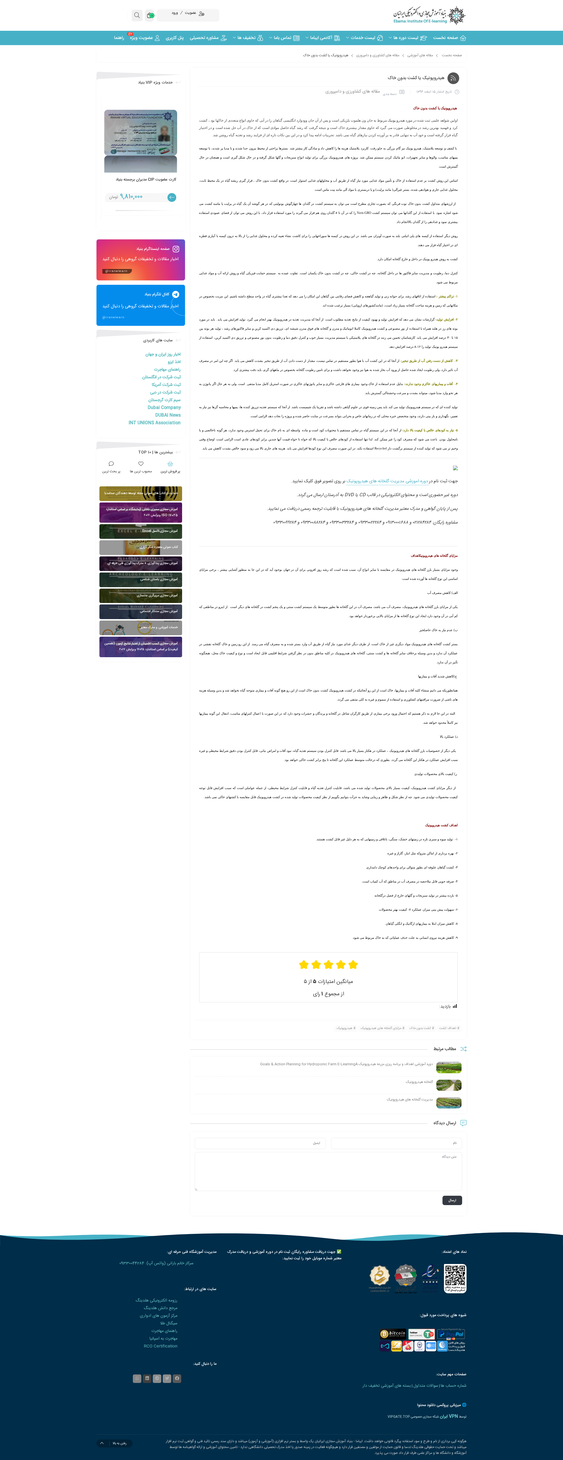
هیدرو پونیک (396, 120)
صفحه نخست (452, 55)
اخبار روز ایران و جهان (163, 354)
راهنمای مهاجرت (167, 369)
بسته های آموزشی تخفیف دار (386, 1385)
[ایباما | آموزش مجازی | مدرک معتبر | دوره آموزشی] (422, 15)
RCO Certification (160, 1346)
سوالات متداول (425, 1385)
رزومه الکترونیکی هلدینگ (156, 1300)
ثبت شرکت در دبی (165, 392)
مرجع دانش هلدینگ (160, 1308)
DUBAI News (168, 415)
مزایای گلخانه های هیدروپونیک (381, 1028)
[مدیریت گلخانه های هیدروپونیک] (449, 1102)
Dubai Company (164, 407)
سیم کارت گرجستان (164, 400)
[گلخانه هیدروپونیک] (449, 1085)
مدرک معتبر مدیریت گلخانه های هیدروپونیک (380, 508)
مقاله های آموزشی (420, 55)
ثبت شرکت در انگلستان (161, 377)
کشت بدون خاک (420, 1028)
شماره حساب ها (454, 1385)
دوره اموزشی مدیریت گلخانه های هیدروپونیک (388, 481)
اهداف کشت (447, 1028)
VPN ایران (449, 1416)
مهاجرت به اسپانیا (163, 1338)
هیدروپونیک (344, 1028)
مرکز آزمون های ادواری (158, 1315)
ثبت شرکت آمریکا (166, 385)
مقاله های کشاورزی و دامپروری (377, 55)
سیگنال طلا (168, 1323)
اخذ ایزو (174, 362)
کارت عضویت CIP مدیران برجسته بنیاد (146, 179)
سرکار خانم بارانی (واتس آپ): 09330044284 (156, 1263)
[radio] (353, 964)
